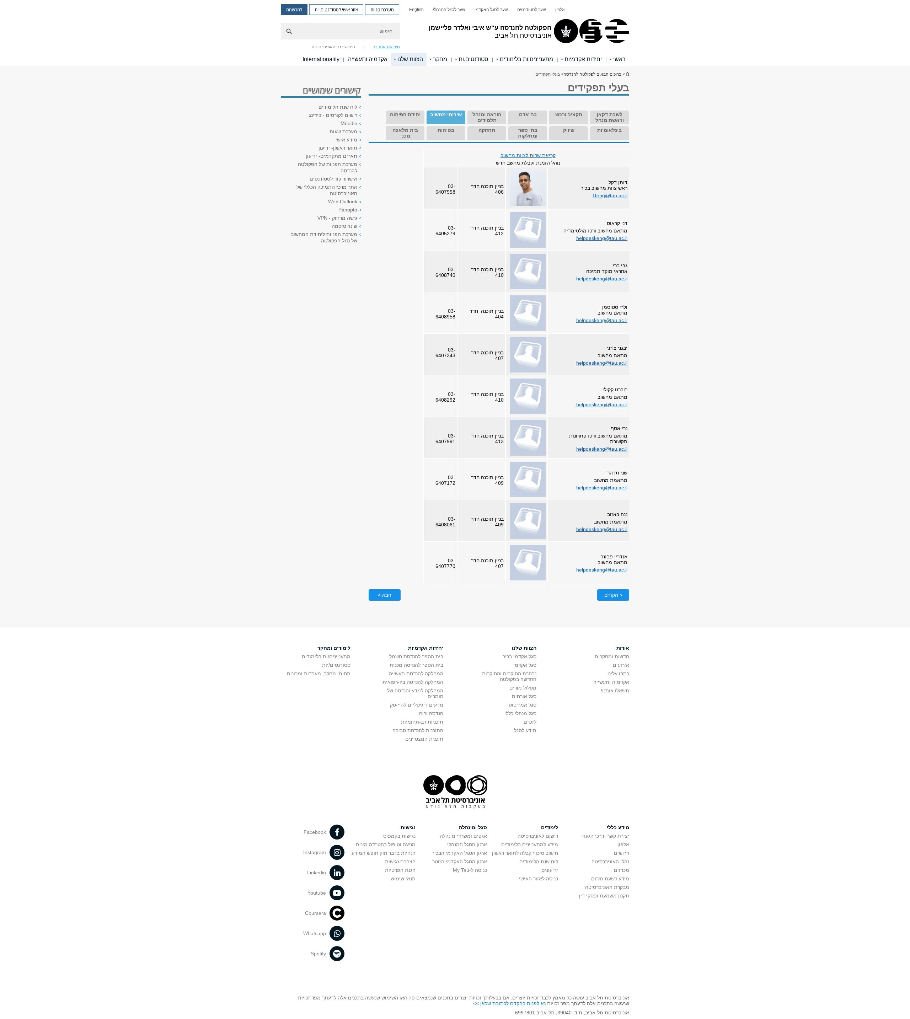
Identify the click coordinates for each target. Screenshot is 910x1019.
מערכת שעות (343, 131)
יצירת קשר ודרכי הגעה (605, 836)
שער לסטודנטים (531, 9)
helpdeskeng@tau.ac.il (601, 238)
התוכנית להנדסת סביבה (417, 730)
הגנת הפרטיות (400, 870)
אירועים (621, 665)
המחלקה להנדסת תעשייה (416, 673)
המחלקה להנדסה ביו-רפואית (412, 682)
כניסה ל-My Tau (470, 870)
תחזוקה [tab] (486, 130)
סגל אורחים (524, 696)
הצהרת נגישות (400, 861)
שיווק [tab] (568, 130)
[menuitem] (560, 10)
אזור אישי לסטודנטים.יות (336, 9)
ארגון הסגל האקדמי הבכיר (459, 853)
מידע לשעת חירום (610, 878)
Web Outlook (342, 201)
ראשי (619, 59)
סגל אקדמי (524, 665)
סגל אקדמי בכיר (519, 656)
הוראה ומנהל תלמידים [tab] (486, 117)
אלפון (560, 9)
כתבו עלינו (618, 673)
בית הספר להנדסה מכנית (416, 665)
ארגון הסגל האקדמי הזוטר (459, 861)
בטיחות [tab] (446, 130)
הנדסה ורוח (431, 713)
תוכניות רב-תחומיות (422, 722)
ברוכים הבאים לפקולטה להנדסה (592, 74)
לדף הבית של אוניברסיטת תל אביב (627, 74)
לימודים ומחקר (333, 648)
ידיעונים (549, 870)
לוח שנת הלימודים (337, 107)
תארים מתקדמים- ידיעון (331, 156)
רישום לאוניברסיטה (538, 836)
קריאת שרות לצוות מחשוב (528, 155)
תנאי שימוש (403, 878)
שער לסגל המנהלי (449, 9)
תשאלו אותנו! (615, 690)
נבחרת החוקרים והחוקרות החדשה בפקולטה (509, 676)
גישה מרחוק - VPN (337, 218)
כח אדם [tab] (528, 114)
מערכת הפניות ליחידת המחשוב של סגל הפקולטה (324, 237)
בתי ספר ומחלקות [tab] (527, 133)
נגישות (408, 827)
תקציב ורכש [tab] (568, 114)
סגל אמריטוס (522, 705)
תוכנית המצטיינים (424, 739)
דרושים (621, 853)
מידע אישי (346, 140)
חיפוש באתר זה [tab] (386, 46)
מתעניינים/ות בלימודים (326, 656)
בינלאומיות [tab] (609, 130)
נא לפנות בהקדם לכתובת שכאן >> (509, 1003)
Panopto (347, 210)
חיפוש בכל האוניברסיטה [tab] (333, 46)
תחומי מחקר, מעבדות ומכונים (318, 673)
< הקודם (613, 595)
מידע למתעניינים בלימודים (529, 844)
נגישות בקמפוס (399, 836)
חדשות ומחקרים (612, 656)
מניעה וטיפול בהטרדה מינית (386, 844)
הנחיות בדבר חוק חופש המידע (384, 853)
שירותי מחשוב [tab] (446, 114)
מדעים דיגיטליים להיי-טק (416, 705)
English (416, 9)
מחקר (440, 59)
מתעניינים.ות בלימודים (526, 59)
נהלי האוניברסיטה (610, 861)
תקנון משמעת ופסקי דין (604, 896)
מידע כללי (618, 827)
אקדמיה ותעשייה (367, 59)
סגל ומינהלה (473, 827)
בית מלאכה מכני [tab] (405, 133)
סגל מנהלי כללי (520, 713)
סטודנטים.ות (473, 59)
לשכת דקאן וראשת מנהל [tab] (609, 117)
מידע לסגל (525, 730)
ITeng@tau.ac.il (610, 195)
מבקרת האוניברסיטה (607, 887)
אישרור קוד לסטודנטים (333, 179)
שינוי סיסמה (344, 226)
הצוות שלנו (410, 59)
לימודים (549, 827)
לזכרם (530, 722)
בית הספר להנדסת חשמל (416, 656)
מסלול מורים (522, 688)
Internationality (321, 59)
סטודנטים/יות (336, 665)
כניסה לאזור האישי (538, 878)
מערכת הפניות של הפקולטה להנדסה (327, 167)
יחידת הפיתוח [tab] (405, 114)
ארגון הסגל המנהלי (467, 844)
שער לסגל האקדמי (491, 9)
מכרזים (621, 870)
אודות (622, 648)
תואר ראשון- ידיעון (337, 148)
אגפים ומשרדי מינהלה (463, 836)
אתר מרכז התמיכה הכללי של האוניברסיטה (326, 190)
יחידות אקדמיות (583, 59)
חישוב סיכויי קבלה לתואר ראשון (525, 853)
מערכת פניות (382, 9)
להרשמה (294, 9)
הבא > (384, 595)
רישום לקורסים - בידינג (333, 115)
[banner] (455, 33)
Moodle (349, 123)
